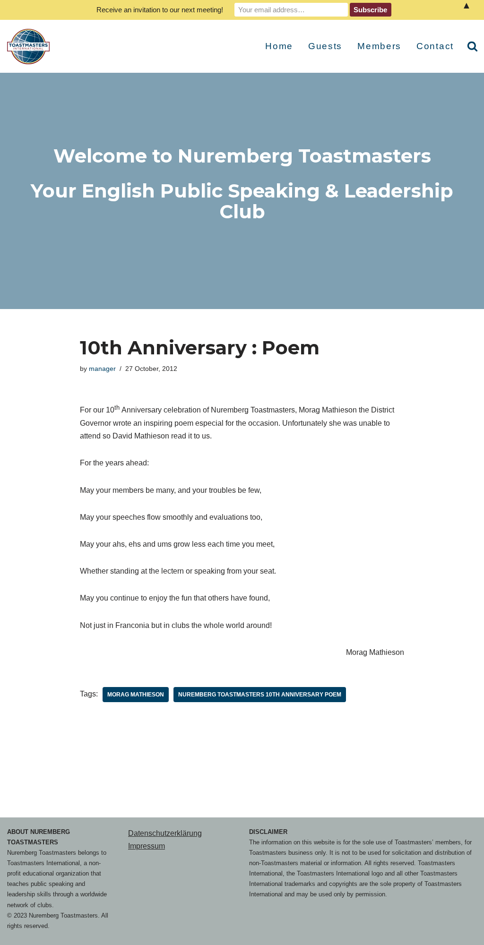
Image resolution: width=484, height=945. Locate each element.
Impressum (146, 846)
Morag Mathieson (135, 694)
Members (379, 46)
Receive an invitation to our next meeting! (159, 10)
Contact (435, 46)
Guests (325, 46)
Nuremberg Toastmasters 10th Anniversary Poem (259, 694)
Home (279, 46)
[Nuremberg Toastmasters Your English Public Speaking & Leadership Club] (30, 46)
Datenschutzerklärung (165, 833)
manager (102, 368)
